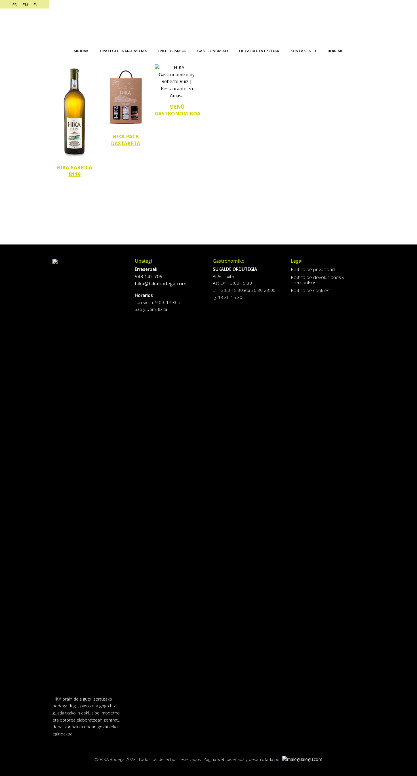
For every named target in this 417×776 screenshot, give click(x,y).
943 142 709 (149, 276)
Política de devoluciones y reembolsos (317, 280)
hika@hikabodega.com (160, 283)
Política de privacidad (313, 269)
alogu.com (312, 759)
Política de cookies (310, 290)
